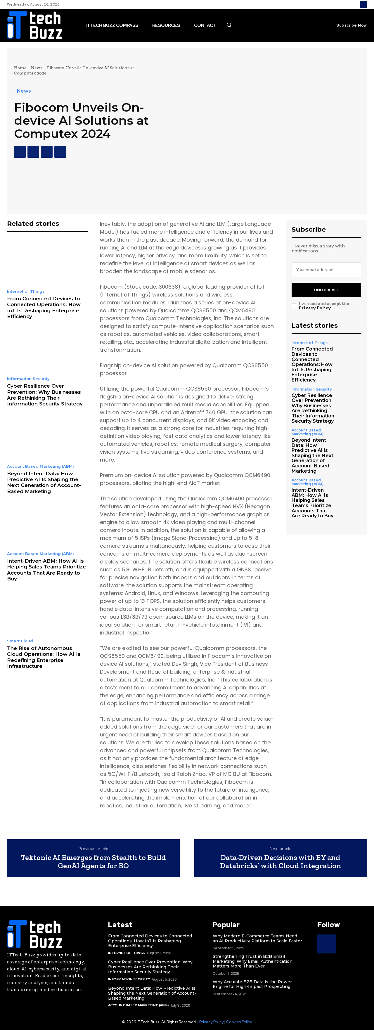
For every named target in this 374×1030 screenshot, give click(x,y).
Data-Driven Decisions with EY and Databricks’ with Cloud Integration (280, 861)
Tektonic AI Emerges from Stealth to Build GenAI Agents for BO (93, 861)
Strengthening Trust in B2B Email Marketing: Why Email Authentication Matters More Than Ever (252, 961)
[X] (33, 152)
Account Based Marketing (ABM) (40, 466)
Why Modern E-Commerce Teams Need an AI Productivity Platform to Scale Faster (257, 938)
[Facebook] (20, 152)
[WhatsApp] (60, 152)
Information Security (28, 379)
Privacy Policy (315, 308)
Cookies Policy (239, 1021)
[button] (229, 24)
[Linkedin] (363, 4)
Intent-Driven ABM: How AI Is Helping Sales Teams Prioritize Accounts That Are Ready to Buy (46, 570)
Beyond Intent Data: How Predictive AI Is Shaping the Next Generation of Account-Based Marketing (44, 482)
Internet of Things (26, 291)
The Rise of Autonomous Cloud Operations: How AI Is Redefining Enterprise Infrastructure (44, 657)
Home (20, 67)
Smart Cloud (20, 641)
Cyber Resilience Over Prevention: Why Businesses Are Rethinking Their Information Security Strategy (45, 395)
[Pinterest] (47, 152)
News (36, 67)
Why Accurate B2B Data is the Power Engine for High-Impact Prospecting (252, 984)
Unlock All (326, 289)
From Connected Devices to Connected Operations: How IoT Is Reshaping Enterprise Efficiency (44, 307)
